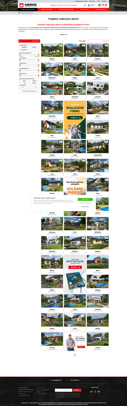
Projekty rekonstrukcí (46, 9)
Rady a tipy (92, 1)
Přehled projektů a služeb (81, 1)
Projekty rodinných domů (27, 9)
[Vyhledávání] (84, 5)
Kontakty (104, 1)
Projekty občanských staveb (66, 9)
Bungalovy (24, 47)
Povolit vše (85, 199)
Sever (24, 81)
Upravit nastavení (85, 206)
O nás (98, 1)
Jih (24, 83)
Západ (34, 83)
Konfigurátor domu (101, 9)
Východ (34, 81)
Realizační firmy (85, 9)
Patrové (34, 47)
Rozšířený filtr (35, 41)
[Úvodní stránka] (30, 5)
